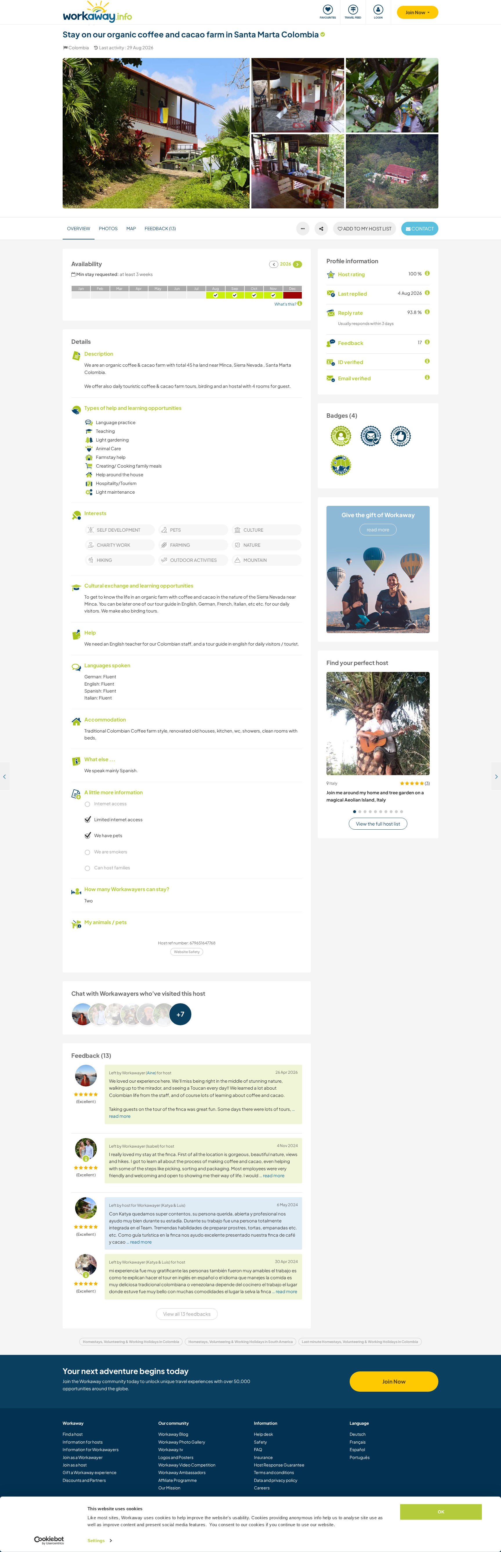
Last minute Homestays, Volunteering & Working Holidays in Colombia (360, 1342)
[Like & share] (321, 229)
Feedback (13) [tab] (160, 228)
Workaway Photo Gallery (181, 1441)
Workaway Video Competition (186, 1464)
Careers (262, 1487)
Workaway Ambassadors (182, 1472)
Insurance (263, 1457)
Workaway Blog (173, 1434)
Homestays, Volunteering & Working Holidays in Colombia (131, 1342)
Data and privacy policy (275, 1480)
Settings (96, 1540)
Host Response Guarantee (279, 1464)
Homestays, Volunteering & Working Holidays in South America (240, 1342)
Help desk (263, 1434)
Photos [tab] (108, 228)
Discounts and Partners (84, 1480)
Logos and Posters (175, 1457)
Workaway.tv (170, 1449)
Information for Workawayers (91, 1449)
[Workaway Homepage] (97, 11)
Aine (151, 1072)
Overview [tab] (78, 228)
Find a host (73, 1434)
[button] (354, 811)
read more (378, 529)
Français (358, 1441)
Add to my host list (366, 229)
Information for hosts (83, 1441)
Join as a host (75, 1464)
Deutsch (358, 1434)
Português (360, 1457)
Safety (260, 1441)
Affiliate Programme (177, 1480)
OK (441, 1511)
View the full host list (378, 824)
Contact (422, 229)
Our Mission (169, 1487)
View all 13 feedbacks (186, 1314)
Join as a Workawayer (83, 1457)
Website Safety (187, 952)
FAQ (258, 1449)
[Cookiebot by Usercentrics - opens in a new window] (49, 1540)
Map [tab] (131, 228)
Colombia (78, 47)
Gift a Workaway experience (90, 1472)
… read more (271, 1175)
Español (357, 1449)
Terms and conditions (274, 1472)
